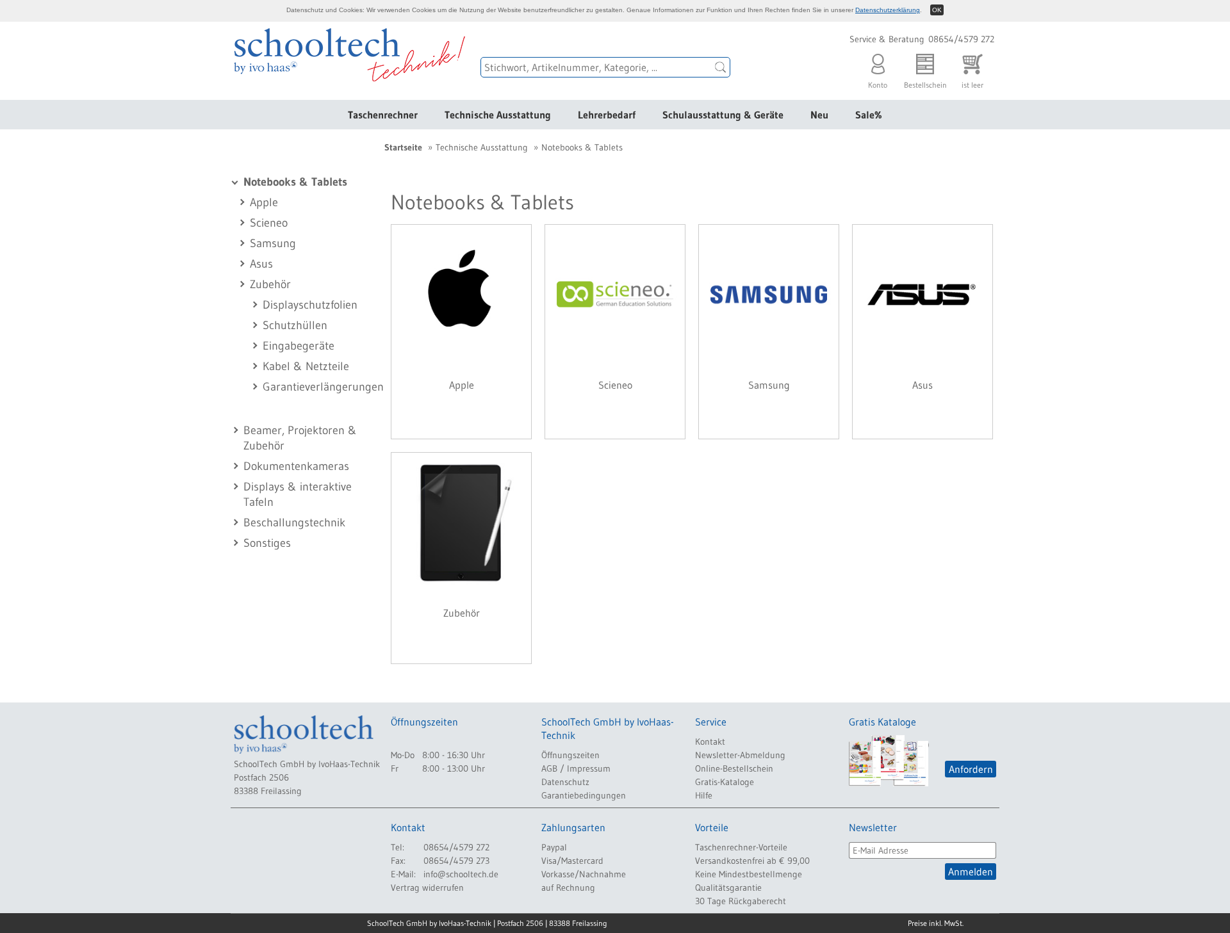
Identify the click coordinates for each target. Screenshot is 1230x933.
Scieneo (269, 223)
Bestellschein (925, 81)
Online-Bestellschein (734, 768)
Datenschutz (565, 782)
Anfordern (971, 769)
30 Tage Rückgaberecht (740, 901)
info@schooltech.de (460, 874)
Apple (264, 202)
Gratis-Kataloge (724, 782)
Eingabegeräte (298, 346)
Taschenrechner (383, 114)
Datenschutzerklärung (887, 9)
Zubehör (270, 284)
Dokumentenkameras (296, 466)
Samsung (273, 243)
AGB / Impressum (576, 768)
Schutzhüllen (295, 325)
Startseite (403, 147)
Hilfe (703, 795)
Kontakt (710, 741)
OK (937, 9)
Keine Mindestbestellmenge (748, 874)
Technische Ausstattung (498, 114)
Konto (877, 81)
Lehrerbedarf (607, 114)
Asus (261, 264)
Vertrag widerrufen (427, 887)
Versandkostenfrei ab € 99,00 (752, 860)
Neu (819, 114)
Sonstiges (267, 543)
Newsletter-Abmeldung (740, 755)
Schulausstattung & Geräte (722, 114)
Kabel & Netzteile (306, 366)
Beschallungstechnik (294, 522)
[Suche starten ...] (720, 67)
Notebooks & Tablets (295, 182)
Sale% (868, 114)
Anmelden (970, 871)
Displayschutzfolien (310, 305)
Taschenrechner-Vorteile (741, 847)
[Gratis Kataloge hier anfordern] (889, 760)
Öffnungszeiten (570, 755)
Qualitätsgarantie (728, 887)
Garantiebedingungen (583, 795)
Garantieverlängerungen (323, 387)
